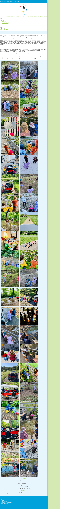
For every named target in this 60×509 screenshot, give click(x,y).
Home (6, 16)
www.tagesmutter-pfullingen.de (6, 503)
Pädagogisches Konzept (15, 16)
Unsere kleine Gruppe (23, 16)
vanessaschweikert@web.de (4, 29)
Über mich (9, 16)
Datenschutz (24, 506)
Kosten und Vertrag (30, 16)
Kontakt (45, 16)
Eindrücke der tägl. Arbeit (39, 16)
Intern (28, 506)
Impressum (20, 506)
